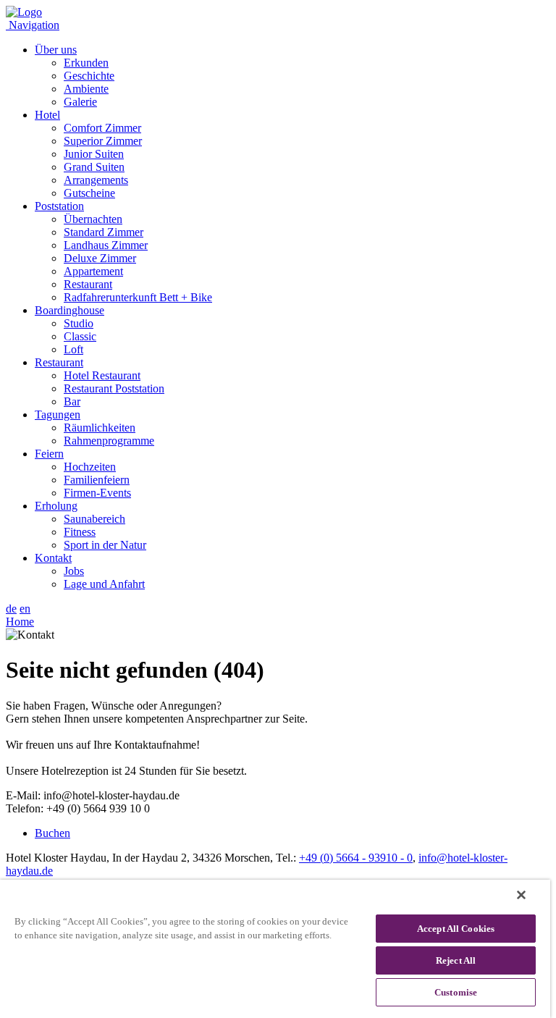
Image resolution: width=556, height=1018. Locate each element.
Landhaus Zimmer (106, 245)
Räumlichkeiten (99, 427)
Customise (455, 992)
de (11, 608)
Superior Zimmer (103, 141)
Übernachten (93, 219)
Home (20, 621)
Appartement (93, 271)
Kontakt (53, 558)
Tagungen (57, 414)
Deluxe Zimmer (100, 258)
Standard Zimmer (103, 232)
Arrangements (96, 180)
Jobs (74, 571)
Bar (72, 401)
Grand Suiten (94, 167)
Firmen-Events (97, 493)
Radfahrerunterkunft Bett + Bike (138, 297)
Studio (78, 323)
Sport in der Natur (105, 545)
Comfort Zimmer (102, 128)
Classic (80, 336)
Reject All (456, 960)
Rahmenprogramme (109, 440)
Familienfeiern (97, 480)
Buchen (52, 833)
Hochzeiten (90, 466)
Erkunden (86, 62)
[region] (275, 949)
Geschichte (89, 76)
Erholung (56, 506)
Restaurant (88, 284)
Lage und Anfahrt (104, 584)
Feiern (49, 453)
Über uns (56, 49)
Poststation (59, 206)
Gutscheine (89, 193)
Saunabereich (94, 519)
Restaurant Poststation (114, 388)
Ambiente (86, 89)
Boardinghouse (69, 310)
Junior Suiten (94, 154)
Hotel (47, 115)
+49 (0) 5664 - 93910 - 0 (356, 857)
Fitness (80, 532)
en (25, 608)
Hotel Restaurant (102, 375)
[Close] (521, 895)
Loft (73, 349)
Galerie (80, 102)
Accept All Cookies (455, 928)
